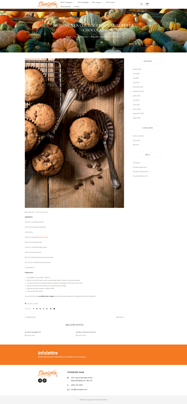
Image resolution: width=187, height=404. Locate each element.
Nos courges (96, 2)
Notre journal (65, 6)
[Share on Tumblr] (43, 309)
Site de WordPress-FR (140, 176)
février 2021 (137, 109)
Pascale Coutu (44, 212)
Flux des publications (140, 167)
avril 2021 (136, 100)
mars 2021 (136, 105)
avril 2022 (136, 82)
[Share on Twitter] (36, 309)
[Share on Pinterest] (50, 309)
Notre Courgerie (66, 2)
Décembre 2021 (138, 87)
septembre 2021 (138, 91)
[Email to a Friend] (54, 309)
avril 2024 (136, 74)
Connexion (136, 163)
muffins (35, 303)
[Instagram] (44, 380)
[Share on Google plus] (47, 309)
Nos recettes (110, 2)
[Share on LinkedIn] (40, 309)
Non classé (136, 140)
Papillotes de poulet (86, 332)
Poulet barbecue (33, 332)
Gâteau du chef (30, 317)
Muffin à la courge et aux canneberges (120, 317)
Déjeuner (30, 303)
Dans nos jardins (138, 136)
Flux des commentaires (140, 171)
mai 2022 (136, 78)
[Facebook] (40, 380)
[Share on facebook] (33, 309)
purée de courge (42, 237)
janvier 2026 (137, 69)
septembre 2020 (138, 113)
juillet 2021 (136, 96)
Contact (76, 6)
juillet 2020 (136, 118)
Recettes (136, 145)
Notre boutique (83, 2)
